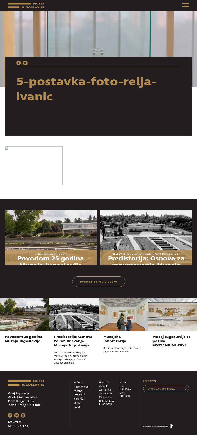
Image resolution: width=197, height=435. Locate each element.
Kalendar (79, 398)
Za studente (105, 393)
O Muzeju (104, 382)
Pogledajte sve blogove (98, 281)
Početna (79, 382)
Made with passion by (155, 426)
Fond (77, 407)
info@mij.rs (14, 422)
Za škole (103, 385)
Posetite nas (81, 386)
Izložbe (123, 382)
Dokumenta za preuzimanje (106, 402)
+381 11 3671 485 (18, 425)
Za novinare (105, 397)
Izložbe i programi (79, 392)
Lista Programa (125, 394)
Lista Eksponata (125, 387)
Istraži (77, 403)
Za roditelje (105, 389)
